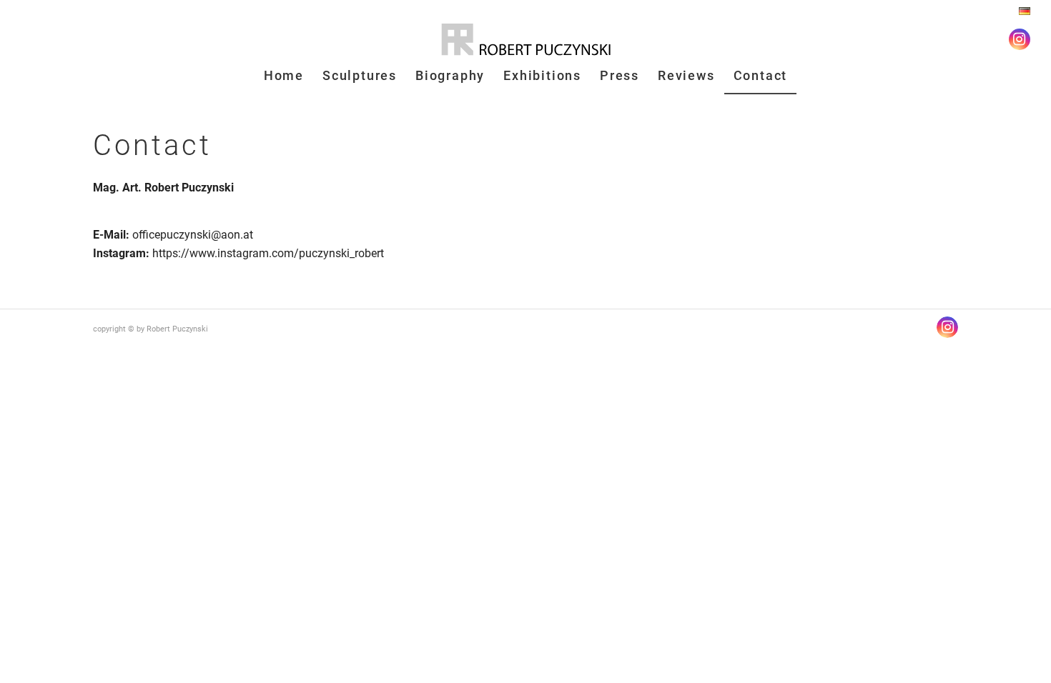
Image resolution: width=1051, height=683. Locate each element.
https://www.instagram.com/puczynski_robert (268, 253)
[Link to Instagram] (1019, 39)
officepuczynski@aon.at (192, 234)
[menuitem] (1021, 11)
